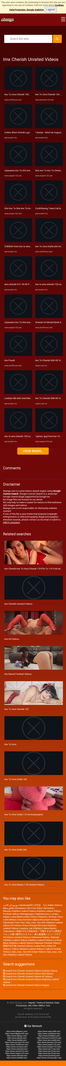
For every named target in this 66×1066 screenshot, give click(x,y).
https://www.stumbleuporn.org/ (49, 1058)
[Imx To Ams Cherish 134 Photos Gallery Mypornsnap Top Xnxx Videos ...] (49, 89)
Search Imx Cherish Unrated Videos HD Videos (28, 976)
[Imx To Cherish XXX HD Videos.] (49, 355)
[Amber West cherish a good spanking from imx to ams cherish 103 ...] (18, 127)
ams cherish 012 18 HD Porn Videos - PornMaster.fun (31, 284)
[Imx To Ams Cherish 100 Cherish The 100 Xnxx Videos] (18, 89)
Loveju (54, 913)
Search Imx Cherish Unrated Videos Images (27, 985)
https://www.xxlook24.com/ (16, 1058)
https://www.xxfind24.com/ (16, 1056)
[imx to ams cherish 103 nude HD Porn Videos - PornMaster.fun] (18, 431)
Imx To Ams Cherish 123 (16, 709)
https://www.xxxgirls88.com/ (49, 1031)
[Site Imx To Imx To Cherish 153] (49, 165)
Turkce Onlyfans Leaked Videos (27, 948)
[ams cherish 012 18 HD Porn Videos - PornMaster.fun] (18, 279)
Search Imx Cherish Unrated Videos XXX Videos (29, 973)
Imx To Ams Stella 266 (15, 849)
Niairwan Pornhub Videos (47, 943)
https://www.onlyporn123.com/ (49, 1047)
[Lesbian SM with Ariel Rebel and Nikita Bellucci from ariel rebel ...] (18, 393)
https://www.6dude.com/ (17, 1038)
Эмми (6, 916)
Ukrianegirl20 (26, 905)
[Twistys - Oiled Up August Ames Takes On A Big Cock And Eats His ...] (49, 127)
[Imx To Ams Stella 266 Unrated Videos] (49, 241)
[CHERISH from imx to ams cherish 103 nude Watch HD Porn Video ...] (18, 241)
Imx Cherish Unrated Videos (18, 603)
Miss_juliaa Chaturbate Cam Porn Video (22, 908)
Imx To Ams (10, 744)
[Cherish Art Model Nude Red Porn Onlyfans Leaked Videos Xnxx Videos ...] (49, 317)
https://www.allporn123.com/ (49, 1045)
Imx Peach (9, 360)
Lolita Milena (9, 919)
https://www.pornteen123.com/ (49, 1042)
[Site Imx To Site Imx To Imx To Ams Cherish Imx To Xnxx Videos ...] (18, 203)
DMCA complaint (11, 522)
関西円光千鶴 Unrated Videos (17, 945)
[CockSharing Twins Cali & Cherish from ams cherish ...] (49, 203)
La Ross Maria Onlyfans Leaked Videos (32, 941)
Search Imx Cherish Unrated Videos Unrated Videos (31, 970)
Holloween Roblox (40, 937)
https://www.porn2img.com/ (49, 1051)
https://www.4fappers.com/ (17, 1031)
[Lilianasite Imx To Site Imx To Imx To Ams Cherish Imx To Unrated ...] (18, 165)
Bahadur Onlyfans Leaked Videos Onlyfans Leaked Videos (31, 939)
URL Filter (32, 1005)
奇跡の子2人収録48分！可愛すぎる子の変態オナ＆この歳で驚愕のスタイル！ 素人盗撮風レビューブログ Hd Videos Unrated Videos (32, 934)
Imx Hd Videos (11, 639)
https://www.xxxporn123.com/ (17, 1053)
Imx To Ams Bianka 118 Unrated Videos (24, 884)
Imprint (31, 1002)
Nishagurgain (27, 913)
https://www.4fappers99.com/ (17, 1034)
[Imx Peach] (18, 355)
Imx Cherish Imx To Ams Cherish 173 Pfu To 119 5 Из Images (35, 568)
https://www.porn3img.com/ (49, 1053)
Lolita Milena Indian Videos (24, 916)
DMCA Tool (44, 1005)
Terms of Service (44, 1002)
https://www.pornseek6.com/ (49, 1040)
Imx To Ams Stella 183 (15, 779)
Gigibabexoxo (42, 913)
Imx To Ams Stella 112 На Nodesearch (23, 814)
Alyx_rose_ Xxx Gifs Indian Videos (28, 951)
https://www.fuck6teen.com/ (49, 1036)
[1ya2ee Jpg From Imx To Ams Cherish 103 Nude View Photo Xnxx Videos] (49, 431)
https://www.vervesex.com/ (17, 1047)
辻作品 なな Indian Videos (47, 905)
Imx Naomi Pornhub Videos (17, 674)
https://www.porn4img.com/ (49, 1056)
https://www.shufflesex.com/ (17, 1045)
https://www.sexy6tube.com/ (49, 1034)
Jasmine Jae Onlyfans (31, 928)
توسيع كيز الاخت (10, 905)
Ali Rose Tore (55, 916)
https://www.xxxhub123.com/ (16, 1051)
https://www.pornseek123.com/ (49, 1038)
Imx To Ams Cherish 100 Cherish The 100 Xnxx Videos (31, 94)
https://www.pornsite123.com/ (17, 1042)
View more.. (33, 451)
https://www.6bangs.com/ (17, 1036)
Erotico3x (48, 908)
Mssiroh (43, 916)
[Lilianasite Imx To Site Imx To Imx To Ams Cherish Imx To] (18, 317)
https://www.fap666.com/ (17, 1040)
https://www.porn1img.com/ (49, 1049)
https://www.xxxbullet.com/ (17, 1049)
